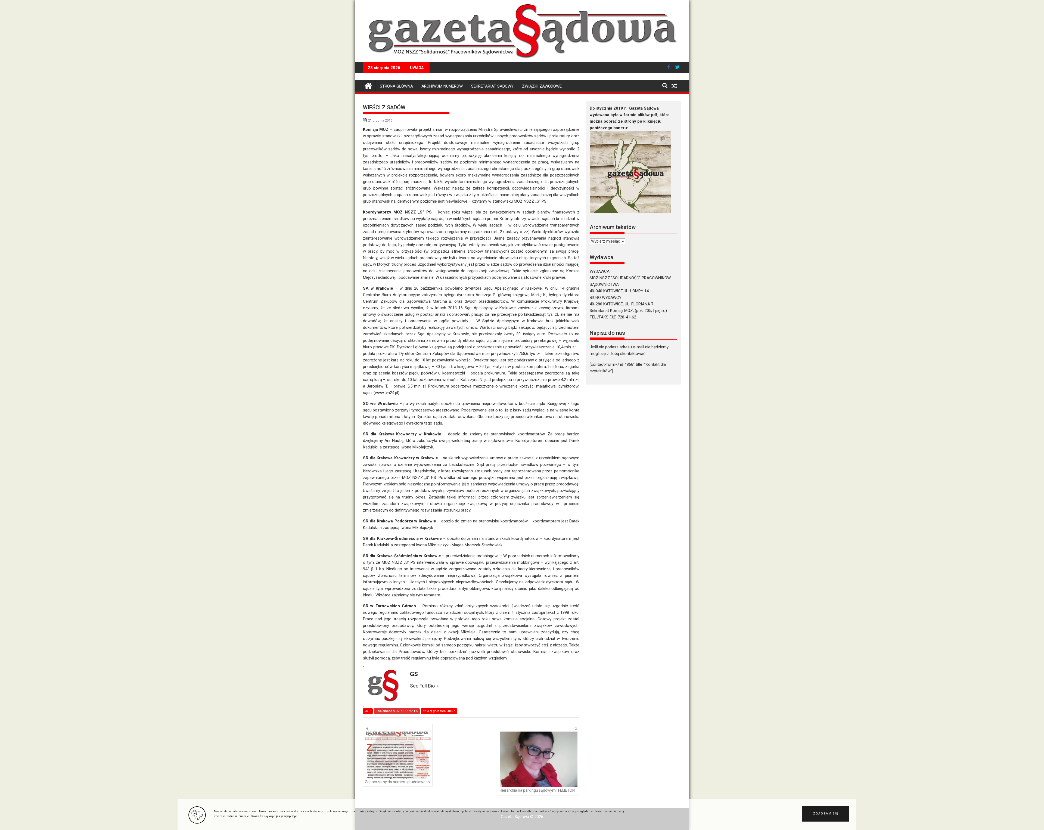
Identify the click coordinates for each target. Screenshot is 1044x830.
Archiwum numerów (442, 86)
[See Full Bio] (438, 686)
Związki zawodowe (542, 86)
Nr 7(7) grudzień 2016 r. (438, 711)
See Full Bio (422, 686)
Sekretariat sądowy (492, 86)
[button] (825, 814)
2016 (368, 711)
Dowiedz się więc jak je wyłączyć (274, 816)
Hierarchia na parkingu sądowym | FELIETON (537, 790)
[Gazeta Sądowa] (522, 59)
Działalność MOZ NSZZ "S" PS (396, 711)
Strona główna (396, 86)
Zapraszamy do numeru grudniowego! (398, 782)
